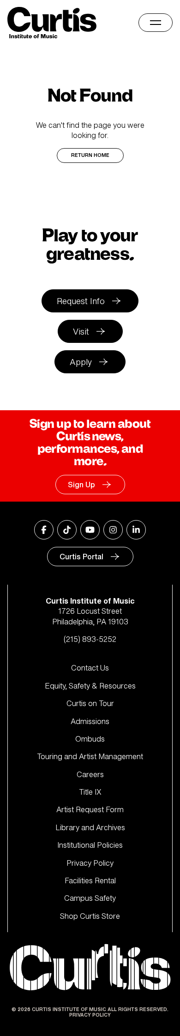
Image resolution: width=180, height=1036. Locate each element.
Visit (81, 331)
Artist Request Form (90, 809)
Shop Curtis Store (90, 916)
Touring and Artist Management (90, 756)
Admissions (90, 721)
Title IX (90, 792)
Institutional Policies (90, 845)
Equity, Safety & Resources (90, 686)
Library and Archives (90, 827)
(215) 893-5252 (90, 639)
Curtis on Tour (90, 703)
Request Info (81, 301)
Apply (81, 362)
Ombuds (90, 739)
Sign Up (81, 484)
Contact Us (90, 668)
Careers (90, 774)
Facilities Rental (90, 880)
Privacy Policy (90, 863)
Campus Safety (90, 898)
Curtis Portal (81, 556)
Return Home (90, 155)
